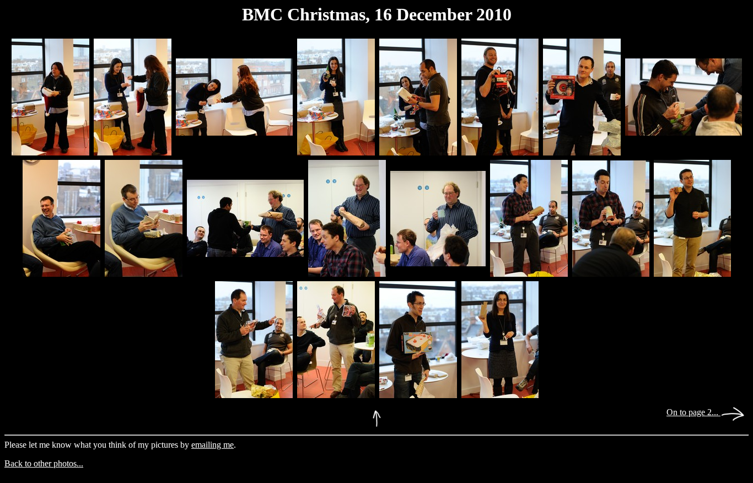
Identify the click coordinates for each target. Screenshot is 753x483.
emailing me (212, 444)
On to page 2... (693, 412)
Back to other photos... (43, 463)
